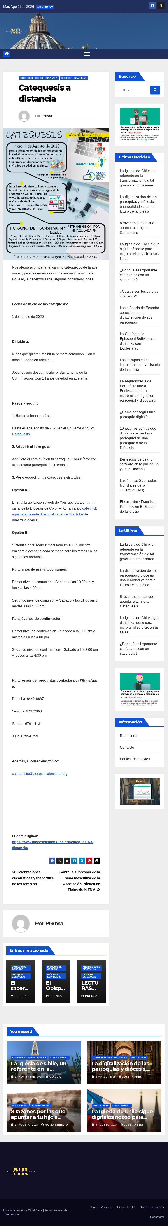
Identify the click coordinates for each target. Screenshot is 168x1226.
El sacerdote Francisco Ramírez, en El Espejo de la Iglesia (138, 506)
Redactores (129, 736)
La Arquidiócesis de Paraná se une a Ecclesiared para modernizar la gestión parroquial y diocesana (138, 390)
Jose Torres (132, 1076)
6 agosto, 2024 (107, 1124)
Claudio (55, 1076)
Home (93, 1207)
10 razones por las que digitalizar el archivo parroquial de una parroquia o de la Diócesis (138, 438)
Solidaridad (19, 1105)
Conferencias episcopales (29, 1057)
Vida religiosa (41, 1105)
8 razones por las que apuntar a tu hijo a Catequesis (137, 227)
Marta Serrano (56, 1124)
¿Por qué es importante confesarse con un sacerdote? (138, 275)
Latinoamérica (59, 1057)
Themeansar (11, 1214)
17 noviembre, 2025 (29, 1076)
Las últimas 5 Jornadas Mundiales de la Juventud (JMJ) (138, 485)
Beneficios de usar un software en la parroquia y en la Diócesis (139, 464)
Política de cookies (135, 759)
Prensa (46, 116)
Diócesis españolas (73, 78)
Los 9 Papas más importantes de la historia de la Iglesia (140, 364)
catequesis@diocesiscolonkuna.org (39, 774)
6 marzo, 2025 (106, 1076)
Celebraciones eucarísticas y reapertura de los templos (32, 878)
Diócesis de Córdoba (19, 968)
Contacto (127, 747)
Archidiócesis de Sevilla (91, 968)
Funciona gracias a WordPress (23, 1210)
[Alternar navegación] (87, 53)
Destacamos (138, 1057)
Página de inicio (126, 1207)
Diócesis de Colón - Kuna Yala (38, 78)
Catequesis (21, 434)
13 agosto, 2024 (27, 1124)
